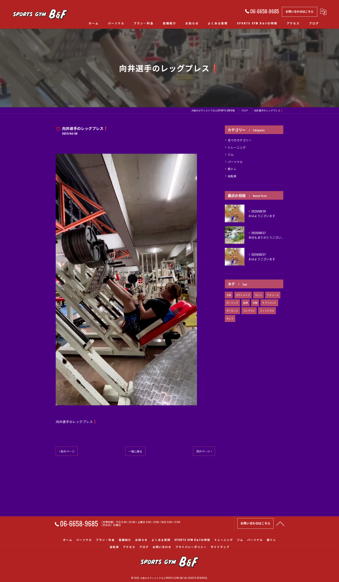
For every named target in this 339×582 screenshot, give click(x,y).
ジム (231, 154)
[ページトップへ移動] (280, 523)
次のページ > (204, 451)
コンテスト (249, 310)
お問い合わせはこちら (299, 11)
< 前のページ (67, 451)
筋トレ (232, 169)
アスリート (273, 295)
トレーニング (237, 147)
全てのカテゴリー (240, 140)
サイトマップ (220, 547)
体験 (255, 302)
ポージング (232, 302)
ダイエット (232, 310)
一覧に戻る (135, 451)
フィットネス (267, 310)
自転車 (232, 176)
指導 (245, 302)
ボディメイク (243, 295)
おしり (230, 318)
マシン (258, 295)
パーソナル (235, 162)
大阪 (228, 295)
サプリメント (269, 302)
